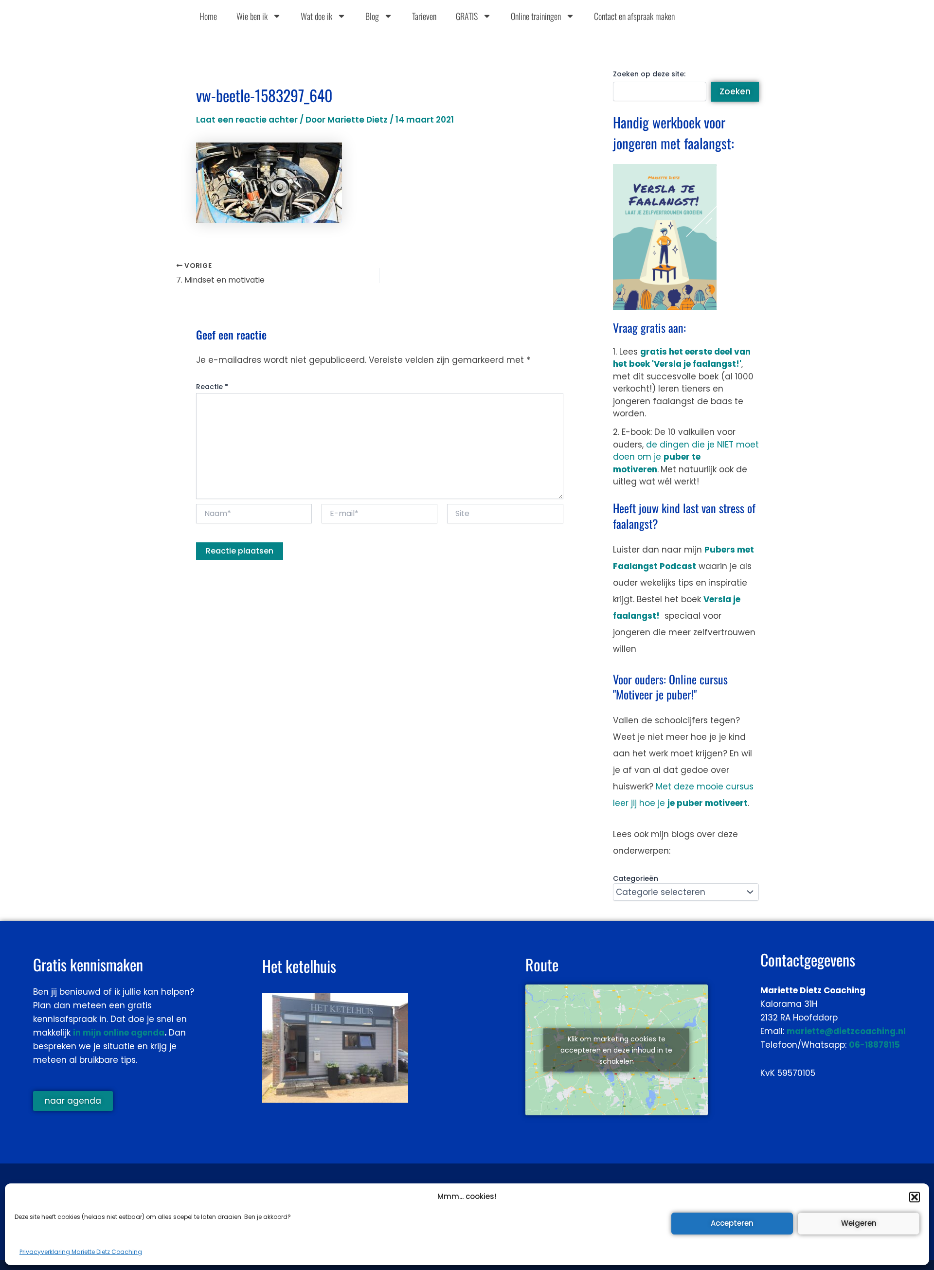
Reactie (212, 387)
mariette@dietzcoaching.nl (846, 1031)
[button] (914, 1197)
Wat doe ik (316, 16)
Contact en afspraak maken (634, 16)
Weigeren (859, 1223)
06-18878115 (874, 1045)
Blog (372, 16)
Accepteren (732, 1223)
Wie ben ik (252, 16)
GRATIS (467, 16)
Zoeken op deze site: (649, 74)
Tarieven (424, 16)
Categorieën (635, 878)
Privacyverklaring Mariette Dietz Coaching (80, 1252)
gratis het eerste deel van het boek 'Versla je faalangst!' (682, 358)
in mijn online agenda (118, 1032)
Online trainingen (536, 16)
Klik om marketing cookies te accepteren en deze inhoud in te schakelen (616, 1050)
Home (208, 16)
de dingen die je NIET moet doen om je (686, 457)
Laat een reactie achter (247, 119)
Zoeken (735, 91)
